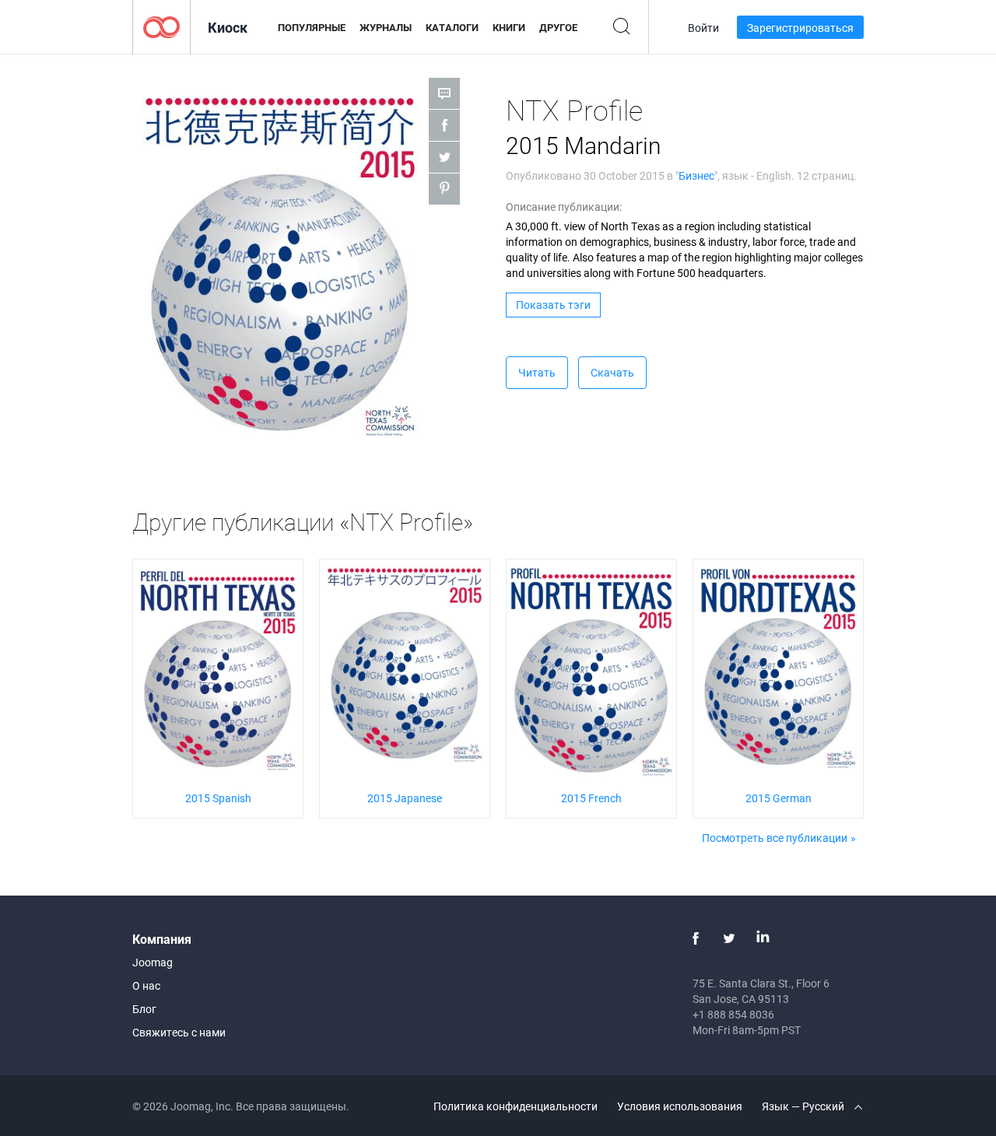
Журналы (385, 27)
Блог (144, 1008)
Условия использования (679, 1106)
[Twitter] (729, 938)
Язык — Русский (804, 1106)
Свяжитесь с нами (179, 1032)
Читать (537, 372)
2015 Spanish (218, 798)
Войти (703, 27)
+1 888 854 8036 (733, 1014)
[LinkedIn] (762, 938)
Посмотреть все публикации (774, 837)
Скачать (612, 372)
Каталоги (452, 27)
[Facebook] (695, 938)
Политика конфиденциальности (515, 1106)
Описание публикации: (564, 206)
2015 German (778, 798)
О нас (146, 985)
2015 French (591, 798)
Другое (558, 27)
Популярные (311, 27)
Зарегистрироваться (800, 27)
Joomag (152, 962)
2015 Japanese (404, 798)
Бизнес (696, 175)
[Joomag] (161, 26)
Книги (509, 27)
